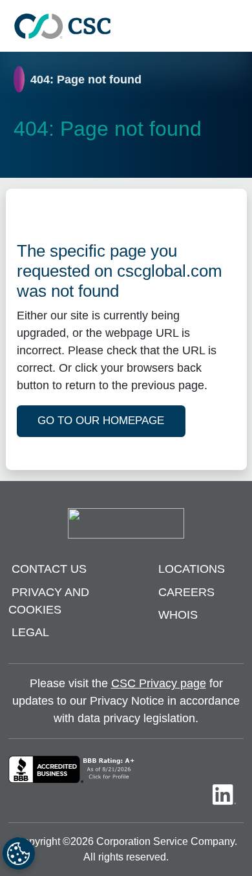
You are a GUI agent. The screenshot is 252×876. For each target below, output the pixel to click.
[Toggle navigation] (235, 26)
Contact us (49, 568)
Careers (186, 592)
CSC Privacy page (158, 683)
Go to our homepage (100, 420)
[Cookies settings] (19, 853)
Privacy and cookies (48, 601)
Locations (191, 568)
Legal (30, 632)
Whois (178, 614)
